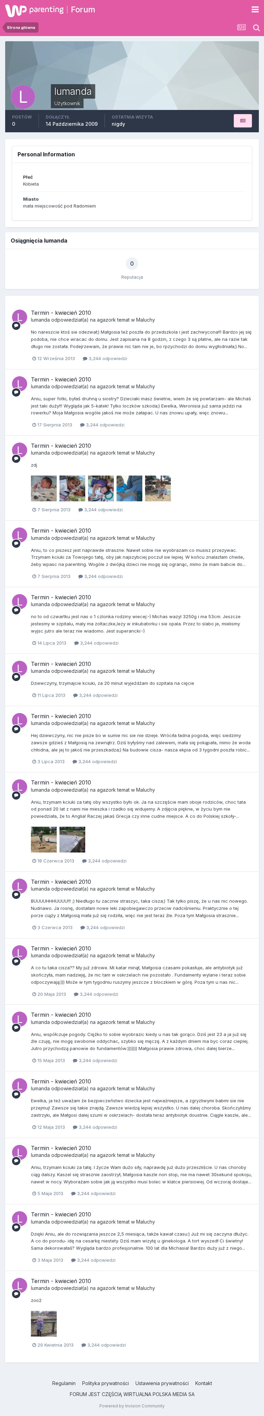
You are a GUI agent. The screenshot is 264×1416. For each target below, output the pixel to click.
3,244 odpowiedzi (107, 358)
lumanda (40, 320)
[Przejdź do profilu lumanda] (19, 317)
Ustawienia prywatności (162, 1383)
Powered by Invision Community (132, 1405)
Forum (83, 9)
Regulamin (64, 1383)
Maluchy (145, 320)
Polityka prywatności (105, 1383)
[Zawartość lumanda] (243, 120)
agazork (106, 320)
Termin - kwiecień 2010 (61, 312)
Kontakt (203, 1383)
